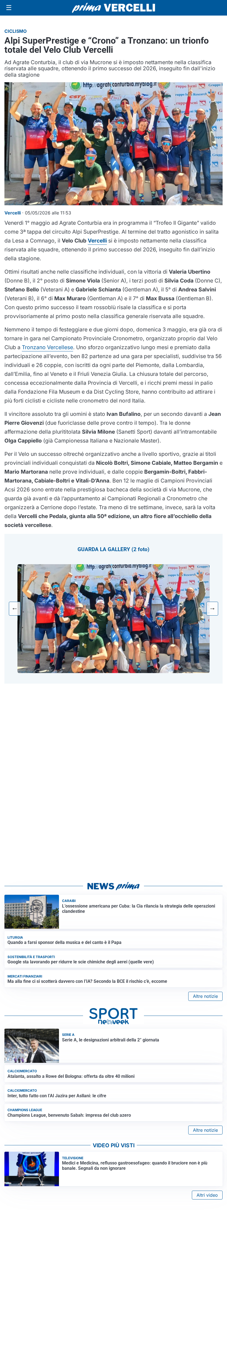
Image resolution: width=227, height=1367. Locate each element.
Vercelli (97, 240)
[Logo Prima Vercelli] (113, 8)
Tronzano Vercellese (47, 347)
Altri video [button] (207, 1195)
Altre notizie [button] (205, 996)
